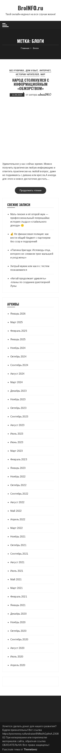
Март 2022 (16, 528)
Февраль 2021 (18, 596)
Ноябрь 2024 (18, 348)
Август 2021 (17, 562)
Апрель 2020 (17, 665)
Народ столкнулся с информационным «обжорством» (30, 84)
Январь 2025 (18, 339)
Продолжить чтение (30, 190)
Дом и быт (32, 70)
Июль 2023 (16, 433)
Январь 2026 (18, 313)
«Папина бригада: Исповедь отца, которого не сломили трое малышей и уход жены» (31, 254)
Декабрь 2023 (18, 391)
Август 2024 (17, 373)
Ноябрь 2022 (18, 476)
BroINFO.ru (30, 8)
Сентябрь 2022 (19, 493)
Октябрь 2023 (18, 408)
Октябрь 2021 (18, 545)
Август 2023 (17, 425)
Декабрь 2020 (18, 613)
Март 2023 (16, 451)
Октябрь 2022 (18, 485)
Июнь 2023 (16, 442)
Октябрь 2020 (18, 631)
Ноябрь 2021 (18, 536)
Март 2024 (16, 382)
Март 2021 (16, 588)
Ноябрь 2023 (18, 399)
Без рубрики (16, 70)
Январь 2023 (18, 468)
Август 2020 (17, 648)
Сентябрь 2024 (19, 365)
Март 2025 (16, 322)
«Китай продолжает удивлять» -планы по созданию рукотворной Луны (30, 282)
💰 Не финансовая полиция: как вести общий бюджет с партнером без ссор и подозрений (30, 238)
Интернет (45, 70)
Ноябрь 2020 (18, 622)
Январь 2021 (18, 605)
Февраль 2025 (18, 331)
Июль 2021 (16, 571)
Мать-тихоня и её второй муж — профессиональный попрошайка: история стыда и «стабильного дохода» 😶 (30, 220)
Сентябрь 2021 (19, 553)
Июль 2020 (16, 656)
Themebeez (30, 749)
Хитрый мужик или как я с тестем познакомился (29, 268)
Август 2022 (17, 502)
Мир (43, 74)
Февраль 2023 (18, 459)
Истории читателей (27, 74)
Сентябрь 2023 (19, 416)
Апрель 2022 (17, 519)
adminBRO (44, 94)
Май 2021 (16, 579)
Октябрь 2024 (18, 356)
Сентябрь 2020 (19, 639)
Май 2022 (16, 511)
